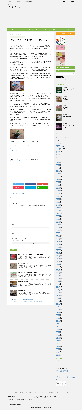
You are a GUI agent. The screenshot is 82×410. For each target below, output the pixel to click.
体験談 (36, 29)
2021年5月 (58, 259)
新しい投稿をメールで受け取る (19, 240)
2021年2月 (58, 264)
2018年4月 (58, 317)
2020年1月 (58, 284)
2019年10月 (58, 289)
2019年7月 (58, 293)
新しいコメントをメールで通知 (19, 238)
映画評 (57, 155)
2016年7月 (58, 349)
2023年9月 (58, 216)
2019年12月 (58, 286)
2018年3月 (58, 318)
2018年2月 (58, 320)
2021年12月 (58, 249)
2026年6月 (58, 165)
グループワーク (59, 148)
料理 (57, 152)
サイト (13, 233)
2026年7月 (58, 164)
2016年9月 (58, 346)
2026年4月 (58, 168)
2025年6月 (58, 184)
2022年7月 (58, 238)
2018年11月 (58, 306)
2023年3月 (58, 225)
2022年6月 (58, 239)
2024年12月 (58, 193)
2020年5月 (58, 278)
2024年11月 (58, 194)
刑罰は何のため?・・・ (23, 290)
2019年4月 (58, 298)
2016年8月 (58, 348)
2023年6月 (58, 221)
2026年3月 (58, 170)
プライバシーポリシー (46, 393)
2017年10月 (58, 326)
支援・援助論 (17, 193)
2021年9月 (58, 253)
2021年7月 (58, 256)
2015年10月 (58, 354)
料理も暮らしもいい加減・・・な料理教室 (27, 272)
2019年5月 (58, 297)
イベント (13, 193)
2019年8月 (58, 292)
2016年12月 (58, 341)
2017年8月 (58, 329)
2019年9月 (58, 290)
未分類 (57, 157)
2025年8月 (58, 181)
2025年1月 (58, 191)
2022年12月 (58, 230)
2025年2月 (58, 190)
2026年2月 (58, 171)
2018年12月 (58, 304)
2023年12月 (58, 212)
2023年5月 (58, 222)
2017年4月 (58, 335)
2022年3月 (58, 244)
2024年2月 (58, 208)
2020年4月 (58, 280)
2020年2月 (58, 283)
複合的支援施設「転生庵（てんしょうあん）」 (56, 392)
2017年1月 (58, 340)
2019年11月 (58, 287)
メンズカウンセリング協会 (61, 79)
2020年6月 (58, 276)
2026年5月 (58, 167)
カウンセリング (59, 146)
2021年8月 (58, 255)
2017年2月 (58, 338)
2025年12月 (58, 174)
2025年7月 (58, 182)
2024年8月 (58, 199)
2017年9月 (58, 327)
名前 (13, 224)
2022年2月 (58, 246)
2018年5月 (58, 315)
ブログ (28, 29)
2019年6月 (58, 295)
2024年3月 (58, 207)
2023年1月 (58, 229)
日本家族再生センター (15, 7)
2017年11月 (58, 324)
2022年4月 (58, 242)
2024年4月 (58, 205)
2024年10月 (58, 196)
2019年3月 (58, 300)
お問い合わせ (70, 29)
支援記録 (22, 193)
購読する (60, 70)
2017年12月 (58, 323)
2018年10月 (58, 307)
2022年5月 (58, 241)
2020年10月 (58, 270)
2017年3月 (58, 337)
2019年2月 (58, 301)
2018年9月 (58, 309)
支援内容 (11, 29)
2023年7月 (58, 219)
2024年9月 (58, 198)
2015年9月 (58, 355)
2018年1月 (58, 321)
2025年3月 (58, 188)
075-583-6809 (68, 2)
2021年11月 (58, 250)
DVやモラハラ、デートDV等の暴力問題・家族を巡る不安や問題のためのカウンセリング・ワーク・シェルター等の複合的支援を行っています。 (20, 401)
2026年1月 (58, 173)
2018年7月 (58, 312)
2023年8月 (58, 218)
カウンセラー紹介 (19, 29)
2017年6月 (58, 332)
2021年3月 (58, 263)
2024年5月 (58, 204)
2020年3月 (58, 281)
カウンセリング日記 (60, 137)
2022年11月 (58, 232)
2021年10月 (58, 252)
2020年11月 (58, 269)
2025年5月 (58, 185)
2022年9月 (58, 235)
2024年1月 (58, 210)
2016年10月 (58, 345)
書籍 (45, 29)
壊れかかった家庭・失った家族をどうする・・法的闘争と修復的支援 (29, 301)
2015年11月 (58, 352)
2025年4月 (58, 187)
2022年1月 (58, 247)
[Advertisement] (41, 19)
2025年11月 (58, 176)
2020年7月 (58, 275)
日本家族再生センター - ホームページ (20, 392)
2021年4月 (58, 261)
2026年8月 (58, 162)
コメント (14, 207)
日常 (57, 154)
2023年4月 (58, 224)
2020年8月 (58, 273)
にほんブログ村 (13, 150)
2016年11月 (58, 343)
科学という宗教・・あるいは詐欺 (26, 263)
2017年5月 (58, 334)
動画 (54, 29)
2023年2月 (58, 227)
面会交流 (58, 151)
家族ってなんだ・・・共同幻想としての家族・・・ (25, 299)
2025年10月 (58, 177)
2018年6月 (58, 314)
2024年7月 (58, 201)
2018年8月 (58, 310)
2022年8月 (58, 236)
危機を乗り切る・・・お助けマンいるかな (64, 360)
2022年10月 (58, 233)
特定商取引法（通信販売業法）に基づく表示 (33, 393)
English (62, 29)
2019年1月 (58, 303)
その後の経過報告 (67, 116)
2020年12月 (58, 267)
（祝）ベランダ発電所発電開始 (62, 370)
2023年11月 (58, 213)
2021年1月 (58, 266)
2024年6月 (58, 202)
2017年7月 (58, 331)
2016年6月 (58, 351)
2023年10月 (58, 215)
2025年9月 (58, 179)
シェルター (58, 149)
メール (13, 228)
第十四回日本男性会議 (23, 281)
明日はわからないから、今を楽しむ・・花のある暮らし (30, 254)
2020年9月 (58, 272)
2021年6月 (58, 258)
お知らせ (57, 135)
